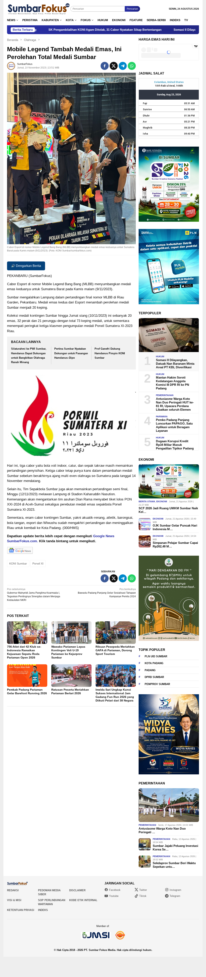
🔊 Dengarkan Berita (26, 265)
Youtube (113, 895)
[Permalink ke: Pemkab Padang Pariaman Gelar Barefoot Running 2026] (27, 675)
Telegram (175, 895)
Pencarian (132, 8)
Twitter (143, 889)
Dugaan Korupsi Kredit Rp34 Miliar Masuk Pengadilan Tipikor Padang (175, 444)
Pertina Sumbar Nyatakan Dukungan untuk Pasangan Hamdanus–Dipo (71, 353)
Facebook (115, 889)
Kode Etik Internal (83, 900)
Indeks (43, 910)
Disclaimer (77, 890)
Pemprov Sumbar (157, 684)
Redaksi (13, 890)
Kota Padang (154, 663)
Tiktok (142, 895)
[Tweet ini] (114, 66)
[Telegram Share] (123, 66)
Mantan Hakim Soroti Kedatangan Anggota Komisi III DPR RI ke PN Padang (172, 383)
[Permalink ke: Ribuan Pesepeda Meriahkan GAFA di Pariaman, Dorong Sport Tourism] (116, 632)
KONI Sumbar (18, 563)
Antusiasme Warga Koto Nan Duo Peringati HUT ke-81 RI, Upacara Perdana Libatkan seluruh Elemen (175, 404)
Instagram (175, 889)
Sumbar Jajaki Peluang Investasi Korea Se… (175, 847)
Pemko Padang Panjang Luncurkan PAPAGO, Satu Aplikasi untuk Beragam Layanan (174, 425)
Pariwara (162, 416)
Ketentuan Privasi (20, 910)
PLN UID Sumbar (156, 656)
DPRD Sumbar (154, 677)
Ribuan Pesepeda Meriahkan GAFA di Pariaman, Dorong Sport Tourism (115, 650)
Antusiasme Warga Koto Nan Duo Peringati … (162, 830)
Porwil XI (37, 563)
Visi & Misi (14, 900)
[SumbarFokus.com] (38, 8)
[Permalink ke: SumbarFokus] (11, 65)
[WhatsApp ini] (132, 66)
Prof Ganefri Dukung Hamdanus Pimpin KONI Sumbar (110, 353)
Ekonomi (161, 501)
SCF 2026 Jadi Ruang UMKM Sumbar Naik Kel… (168, 510)
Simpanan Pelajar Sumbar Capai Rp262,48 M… (175, 544)
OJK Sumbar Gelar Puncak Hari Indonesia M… (175, 527)
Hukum (160, 356)
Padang (150, 670)
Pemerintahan (164, 395)
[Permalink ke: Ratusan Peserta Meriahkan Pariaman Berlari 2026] (71, 675)
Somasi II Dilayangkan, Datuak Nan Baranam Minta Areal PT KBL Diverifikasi (175, 363)
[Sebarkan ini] (105, 66)
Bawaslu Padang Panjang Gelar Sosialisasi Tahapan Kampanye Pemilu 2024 (107, 593)
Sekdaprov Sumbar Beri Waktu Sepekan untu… (174, 864)
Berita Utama (147, 501)
